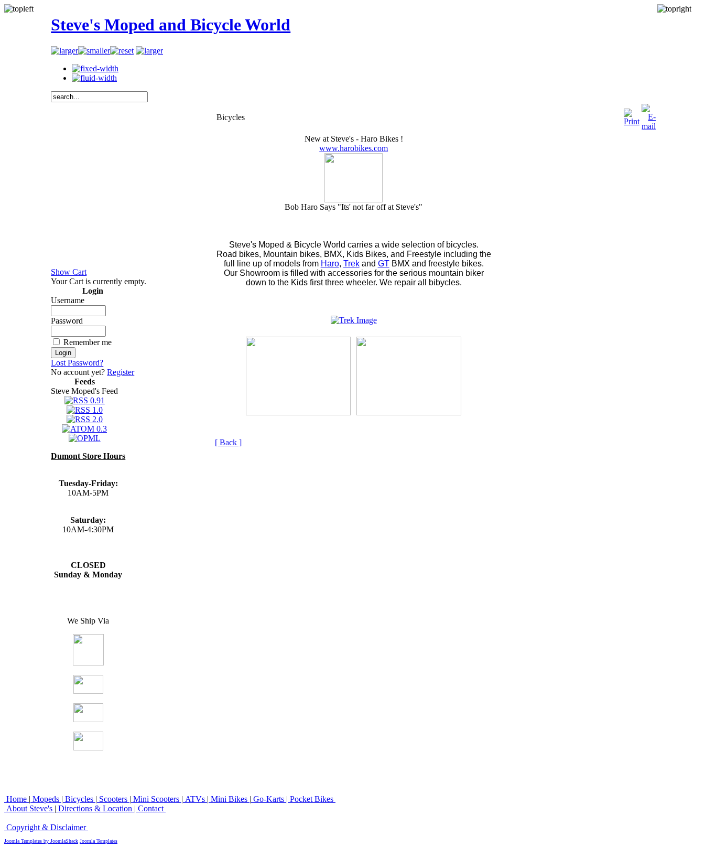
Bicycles (79, 799)
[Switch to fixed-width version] (95, 68)
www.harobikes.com (353, 148)
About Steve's (29, 808)
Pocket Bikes (311, 799)
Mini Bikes (229, 799)
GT (383, 263)
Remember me (87, 342)
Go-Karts (268, 799)
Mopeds (45, 799)
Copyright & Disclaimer (46, 827)
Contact (151, 808)
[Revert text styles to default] (122, 50)
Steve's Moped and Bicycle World (170, 24)
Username (67, 300)
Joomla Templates (98, 841)
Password (67, 320)
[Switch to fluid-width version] (94, 77)
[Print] (631, 114)
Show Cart (68, 271)
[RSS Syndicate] (149, 50)
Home (16, 799)
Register (120, 372)
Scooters (113, 799)
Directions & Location (95, 808)
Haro (330, 263)
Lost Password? (77, 362)
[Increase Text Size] (64, 50)
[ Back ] (228, 442)
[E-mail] (649, 114)
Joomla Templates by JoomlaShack (41, 841)
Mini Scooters (156, 799)
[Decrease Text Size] (94, 50)
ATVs (195, 799)
